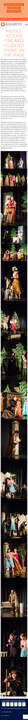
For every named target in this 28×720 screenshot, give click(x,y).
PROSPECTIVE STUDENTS (14, 4)
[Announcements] (14, 17)
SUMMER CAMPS (14, 11)
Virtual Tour (14, 8)
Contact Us (6, 715)
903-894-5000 (7, 712)
